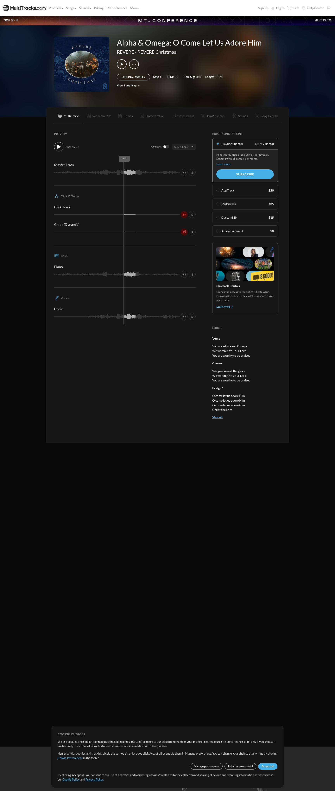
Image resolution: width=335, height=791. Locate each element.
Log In (280, 8)
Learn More (223, 164)
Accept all (268, 766)
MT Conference (116, 8)
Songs (70, 8)
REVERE (125, 52)
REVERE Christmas (156, 52)
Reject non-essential (240, 766)
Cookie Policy (71, 779)
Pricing (98, 8)
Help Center (315, 8)
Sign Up (263, 8)
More (134, 8)
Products (55, 8)
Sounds (84, 8)
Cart (296, 8)
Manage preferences (206, 766)
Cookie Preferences (70, 758)
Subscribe (245, 174)
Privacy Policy (94, 779)
